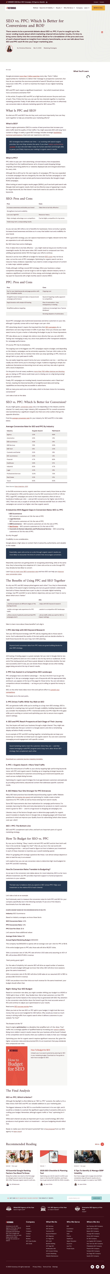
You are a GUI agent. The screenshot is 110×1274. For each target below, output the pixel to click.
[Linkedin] (92, 1267)
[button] (102, 32)
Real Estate (13, 526)
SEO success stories (21, 1007)
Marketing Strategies (50, 48)
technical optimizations (14, 135)
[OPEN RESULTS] (61, 8)
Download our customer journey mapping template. (24, 759)
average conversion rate (20, 418)
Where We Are (93, 1222)
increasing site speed (22, 797)
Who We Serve (73, 1222)
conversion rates (26, 407)
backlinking (57, 133)
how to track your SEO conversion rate (24, 572)
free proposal (50, 1129)
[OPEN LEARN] (88, 8)
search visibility (59, 1030)
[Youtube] (97, 1267)
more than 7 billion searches (29, 76)
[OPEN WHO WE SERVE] (74, 8)
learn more (17, 1132)
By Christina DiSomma (24, 48)
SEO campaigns (50, 327)
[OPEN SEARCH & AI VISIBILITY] (54, 8)
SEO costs (48, 257)
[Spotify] (102, 1267)
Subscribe (96, 1198)
